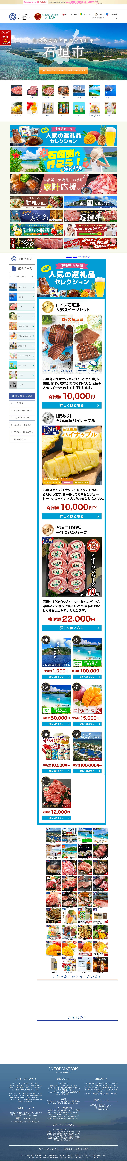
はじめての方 (87, 14)
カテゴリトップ (69, 257)
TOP (41, 1149)
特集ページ (75, 257)
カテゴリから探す (53, 1149)
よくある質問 (113, 14)
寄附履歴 (100, 14)
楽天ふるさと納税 (71, 14)
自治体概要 (68, 1149)
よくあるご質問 (82, 1149)
